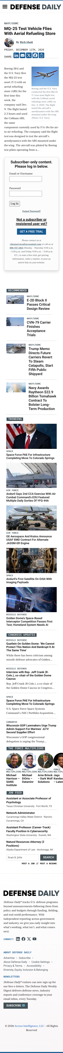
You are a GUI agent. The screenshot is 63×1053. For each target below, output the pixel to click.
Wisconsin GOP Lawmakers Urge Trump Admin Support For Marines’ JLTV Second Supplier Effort (31, 729)
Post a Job (28, 863)
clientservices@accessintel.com (25, 244)
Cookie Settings (40, 962)
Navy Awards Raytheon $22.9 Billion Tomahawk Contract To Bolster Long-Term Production (42, 398)
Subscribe (24, 957)
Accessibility (34, 965)
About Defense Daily (15, 962)
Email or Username (21, 174)
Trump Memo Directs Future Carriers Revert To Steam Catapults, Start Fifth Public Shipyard (41, 361)
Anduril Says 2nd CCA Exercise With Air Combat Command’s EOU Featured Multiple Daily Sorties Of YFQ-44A (31, 497)
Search (48, 857)
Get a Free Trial (31, 231)
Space (9, 451)
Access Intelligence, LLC (29, 1026)
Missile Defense (16, 615)
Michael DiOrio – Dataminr (28, 778)
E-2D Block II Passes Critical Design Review (38, 304)
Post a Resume (48, 863)
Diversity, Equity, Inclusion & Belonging (26, 969)
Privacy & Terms (13, 965)
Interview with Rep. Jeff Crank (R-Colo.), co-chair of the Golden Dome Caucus (28, 675)
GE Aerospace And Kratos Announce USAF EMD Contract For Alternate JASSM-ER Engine (29, 540)
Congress (11, 722)
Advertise (9, 957)
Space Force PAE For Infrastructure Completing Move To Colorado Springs (30, 456)
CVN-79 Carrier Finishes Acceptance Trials (39, 328)
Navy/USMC (11, 23)
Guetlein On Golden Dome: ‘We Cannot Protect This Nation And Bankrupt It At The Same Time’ (30, 647)
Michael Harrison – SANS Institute (13, 780)
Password (15, 188)
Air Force (12, 490)
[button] (5, 6)
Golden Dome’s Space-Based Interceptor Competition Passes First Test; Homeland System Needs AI (29, 621)
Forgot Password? (31, 211)
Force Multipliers (13, 770)
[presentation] (14, 760)
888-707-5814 (16, 248)
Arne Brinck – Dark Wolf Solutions (45, 778)
